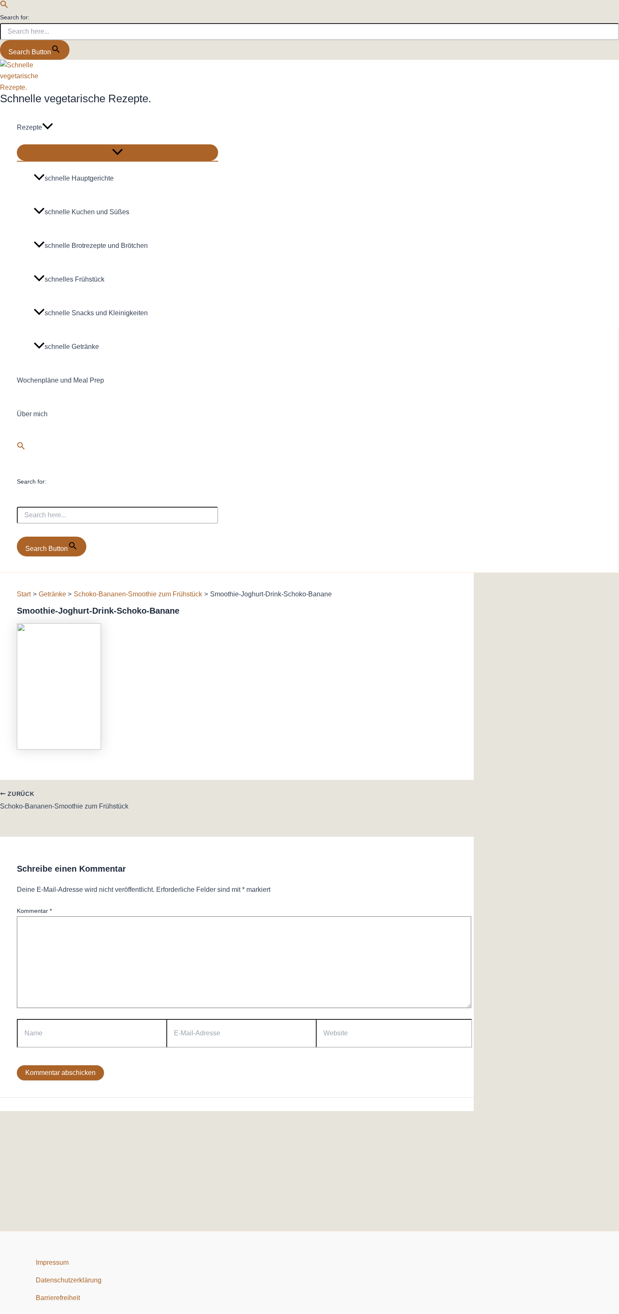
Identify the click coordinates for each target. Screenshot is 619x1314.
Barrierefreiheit (58, 1297)
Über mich (32, 414)
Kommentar (34, 910)
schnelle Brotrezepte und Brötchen (96, 245)
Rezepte (29, 127)
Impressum (52, 1262)
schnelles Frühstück (74, 279)
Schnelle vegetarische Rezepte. (75, 98)
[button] (4, 6)
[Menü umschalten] (117, 152)
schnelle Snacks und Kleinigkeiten (96, 313)
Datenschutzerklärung (68, 1280)
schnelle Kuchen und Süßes (87, 211)
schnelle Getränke (72, 346)
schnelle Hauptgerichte (79, 178)
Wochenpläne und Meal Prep (60, 380)
